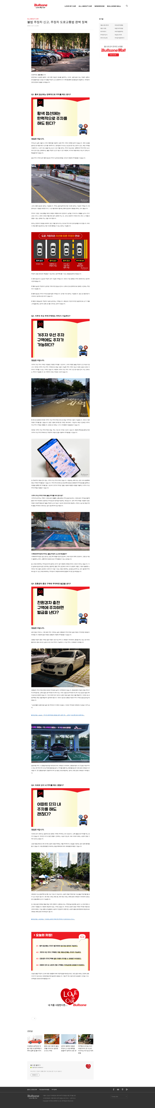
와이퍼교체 (104, 38)
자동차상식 (104, 34)
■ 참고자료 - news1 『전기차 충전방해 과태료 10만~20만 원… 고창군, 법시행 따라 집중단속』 (58, 715)
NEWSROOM (99, 6)
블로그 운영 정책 (32, 1089)
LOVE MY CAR (70, 6)
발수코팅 (103, 28)
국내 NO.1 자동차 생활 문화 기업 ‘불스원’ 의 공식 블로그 (46, 1071)
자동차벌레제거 (120, 38)
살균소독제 (119, 34)
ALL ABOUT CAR (85, 6)
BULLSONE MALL (114, 6)
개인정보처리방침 (44, 1089)
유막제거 (103, 31)
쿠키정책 (54, 1089)
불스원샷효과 (105, 25)
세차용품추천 (119, 31)
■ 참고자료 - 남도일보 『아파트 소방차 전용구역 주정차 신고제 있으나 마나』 (53, 919)
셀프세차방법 (119, 28)
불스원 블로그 (35, 1065)
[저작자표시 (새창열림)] (37, 1018)
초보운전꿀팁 (119, 25)
